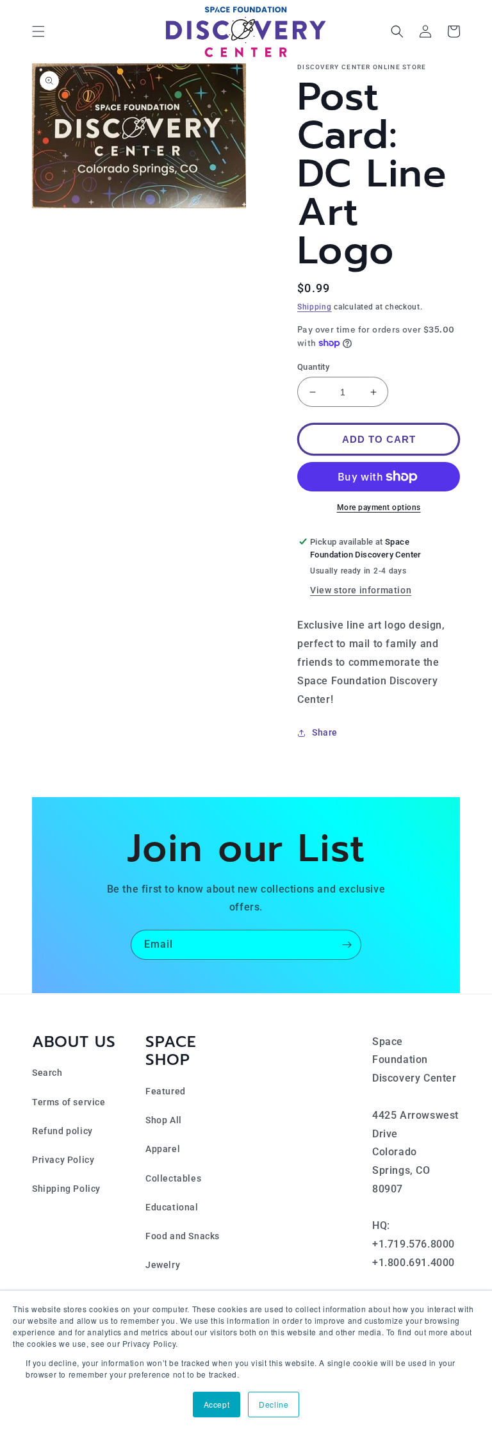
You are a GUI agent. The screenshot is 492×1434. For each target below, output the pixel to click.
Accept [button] (217, 1404)
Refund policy (62, 1131)
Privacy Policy (63, 1160)
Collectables (173, 1178)
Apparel (162, 1149)
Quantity (313, 367)
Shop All (163, 1120)
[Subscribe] (346, 945)
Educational (172, 1207)
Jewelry (162, 1265)
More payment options (379, 507)
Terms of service (69, 1102)
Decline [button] (273, 1404)
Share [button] (325, 732)
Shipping (314, 306)
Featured (165, 1091)
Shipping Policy (66, 1188)
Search (47, 1072)
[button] (38, 31)
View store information (360, 590)
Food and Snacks (182, 1236)
